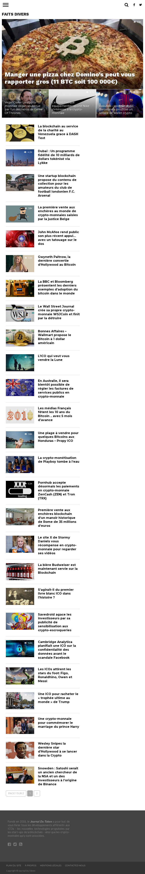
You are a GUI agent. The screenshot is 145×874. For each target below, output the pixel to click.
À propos (30, 865)
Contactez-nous (75, 865)
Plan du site (13, 865)
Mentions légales (50, 865)
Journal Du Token (41, 821)
